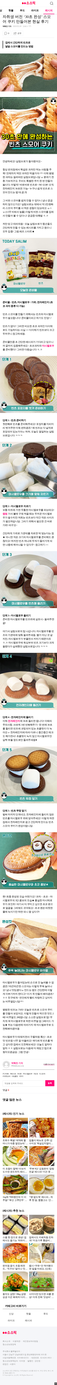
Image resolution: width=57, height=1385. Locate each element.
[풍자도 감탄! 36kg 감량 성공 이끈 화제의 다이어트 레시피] (15, 1284)
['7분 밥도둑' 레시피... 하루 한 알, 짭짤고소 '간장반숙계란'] (41, 1187)
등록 (50, 1083)
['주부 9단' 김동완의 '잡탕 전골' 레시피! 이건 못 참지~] (41, 1159)
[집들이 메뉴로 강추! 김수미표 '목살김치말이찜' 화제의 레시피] (41, 1131)
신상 (11, 1314)
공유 (19, 33)
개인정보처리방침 (30, 1341)
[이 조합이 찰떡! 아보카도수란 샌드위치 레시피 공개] (15, 1159)
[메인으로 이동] (28, 4)
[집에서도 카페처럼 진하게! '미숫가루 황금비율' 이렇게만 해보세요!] (41, 1228)
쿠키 (21, 1076)
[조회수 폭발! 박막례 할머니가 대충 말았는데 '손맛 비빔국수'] (15, 1131)
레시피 (49, 10)
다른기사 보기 (49, 1064)
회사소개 (6, 1341)
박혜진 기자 (7, 26)
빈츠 (36, 1074)
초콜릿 (15, 1076)
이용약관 (16, 1341)
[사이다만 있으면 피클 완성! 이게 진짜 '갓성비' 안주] (41, 1284)
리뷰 (20, 1074)
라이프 (35, 10)
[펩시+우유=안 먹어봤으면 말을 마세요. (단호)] (41, 1256)
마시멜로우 (48, 345)
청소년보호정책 (9, 1344)
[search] (51, 3)
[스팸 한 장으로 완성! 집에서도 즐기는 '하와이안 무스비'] (15, 1228)
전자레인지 (14, 721)
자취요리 (7, 1076)
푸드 (22, 10)
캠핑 (5, 513)
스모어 (42, 1074)
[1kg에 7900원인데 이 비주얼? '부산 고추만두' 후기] (15, 1187)
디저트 (6, 1074)
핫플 (10, 10)
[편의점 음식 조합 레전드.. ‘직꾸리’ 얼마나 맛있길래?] (15, 1256)
